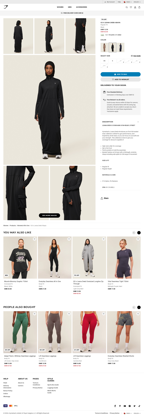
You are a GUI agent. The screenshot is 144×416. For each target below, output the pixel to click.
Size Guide (137, 56)
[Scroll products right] (139, 232)
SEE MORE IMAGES (49, 215)
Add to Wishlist (122, 79)
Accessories (81, 7)
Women (60, 7)
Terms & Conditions (101, 413)
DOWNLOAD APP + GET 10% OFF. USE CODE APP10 (73, 13)
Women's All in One (23, 225)
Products (13, 225)
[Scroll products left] (134, 232)
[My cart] (139, 7)
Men (69, 7)
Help (119, 2)
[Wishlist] (131, 7)
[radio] (104, 47)
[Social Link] (115, 406)
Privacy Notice (114, 413)
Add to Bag (122, 74)
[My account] (135, 7)
